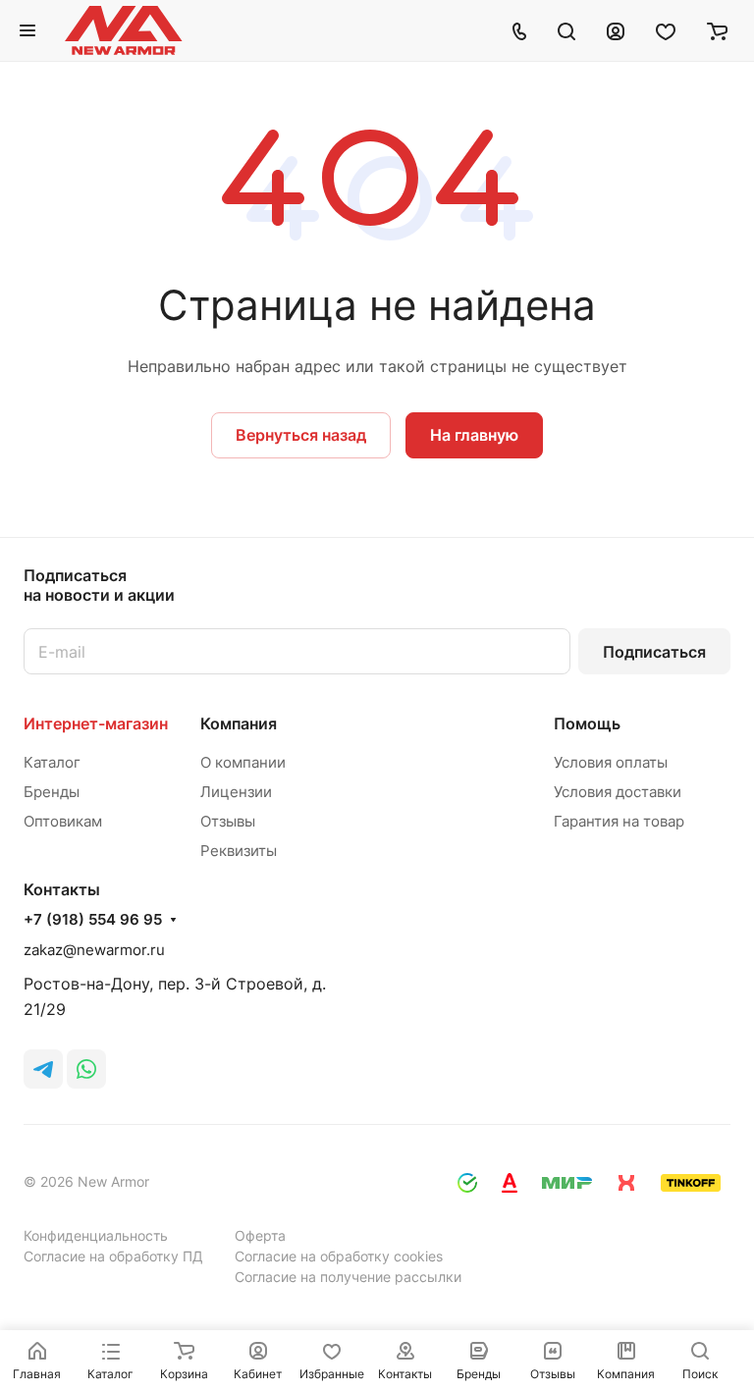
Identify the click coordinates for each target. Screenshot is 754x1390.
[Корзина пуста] (717, 30)
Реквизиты (238, 850)
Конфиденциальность (96, 1235)
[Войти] (615, 30)
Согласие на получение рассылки (348, 1276)
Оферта (260, 1235)
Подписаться (654, 652)
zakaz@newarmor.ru (94, 949)
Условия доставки (617, 791)
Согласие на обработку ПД (113, 1256)
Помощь (587, 723)
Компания (238, 723)
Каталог (52, 762)
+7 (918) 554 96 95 (93, 920)
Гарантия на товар (619, 821)
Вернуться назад (301, 435)
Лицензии (236, 791)
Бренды (52, 791)
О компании (243, 762)
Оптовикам (63, 821)
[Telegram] (43, 1069)
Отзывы (227, 821)
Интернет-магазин (96, 723)
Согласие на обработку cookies (339, 1256)
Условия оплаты (611, 762)
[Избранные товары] (665, 30)
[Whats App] (86, 1069)
